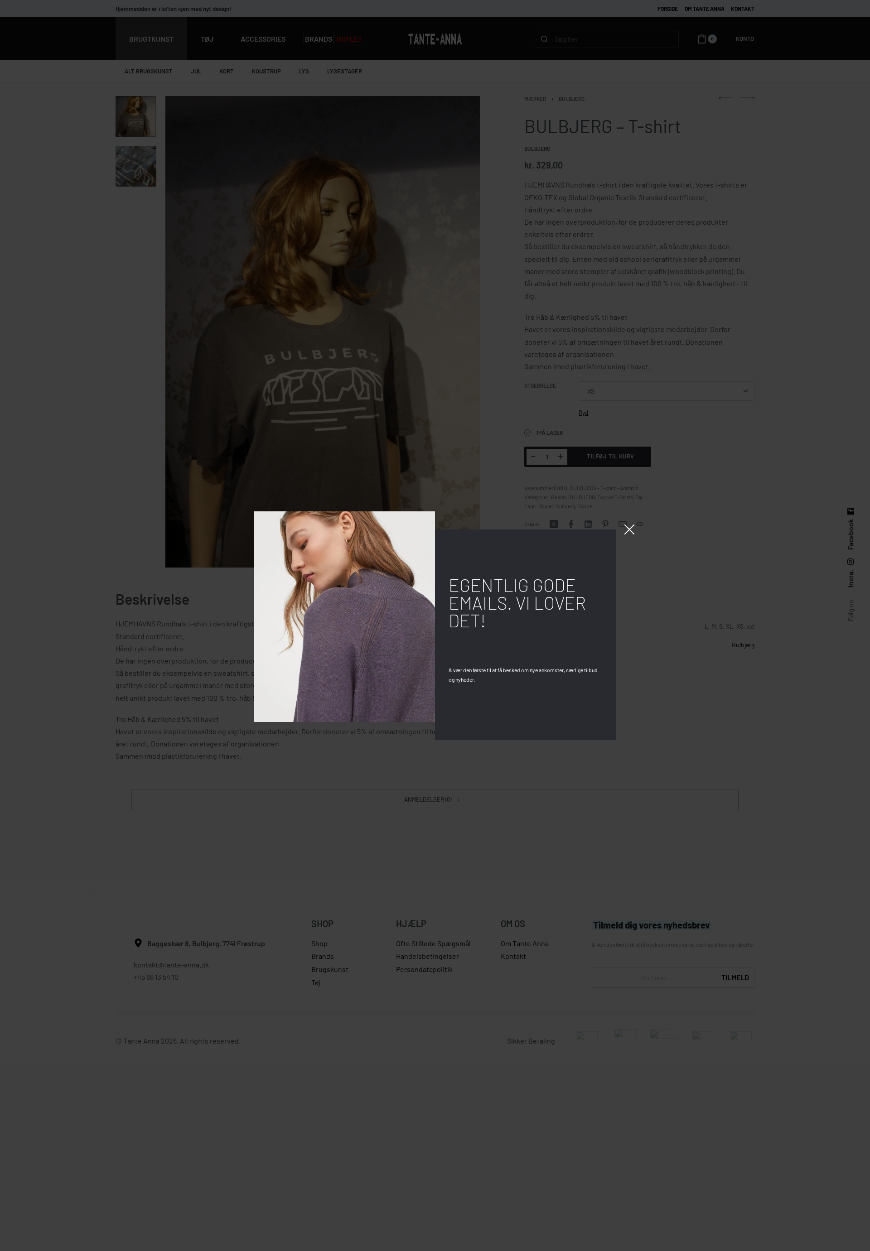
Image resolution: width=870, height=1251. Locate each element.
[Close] (629, 529)
